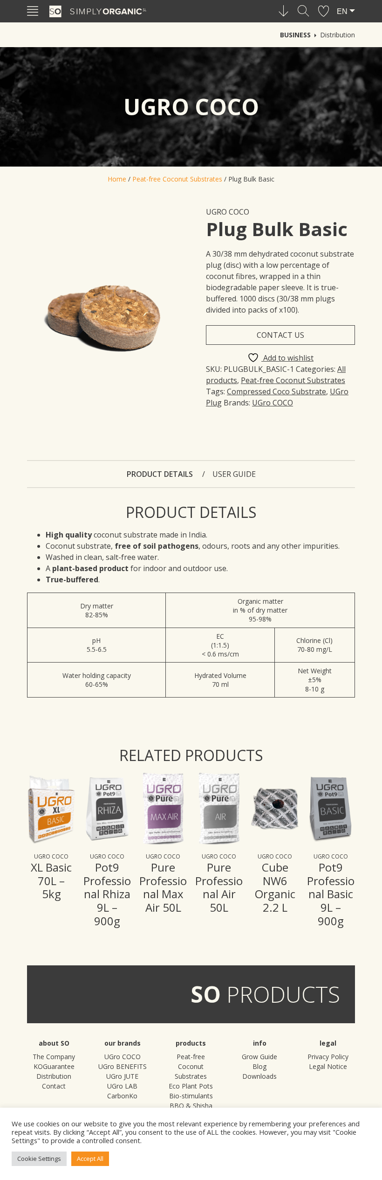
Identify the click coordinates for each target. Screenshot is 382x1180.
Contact (54, 1086)
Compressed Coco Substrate (276, 391)
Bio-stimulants (191, 1095)
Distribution (337, 34)
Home (117, 179)
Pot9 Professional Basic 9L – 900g (331, 894)
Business (295, 34)
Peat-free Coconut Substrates (177, 179)
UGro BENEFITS (122, 1066)
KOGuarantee (54, 1066)
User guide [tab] (234, 474)
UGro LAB (122, 1086)
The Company (54, 1056)
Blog (259, 1066)
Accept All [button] (90, 1158)
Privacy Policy (327, 1056)
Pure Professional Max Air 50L (163, 887)
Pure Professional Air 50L (219, 887)
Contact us (280, 335)
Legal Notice (328, 1066)
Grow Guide (259, 1056)
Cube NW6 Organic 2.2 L (275, 887)
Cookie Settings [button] (39, 1158)
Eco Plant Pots (191, 1086)
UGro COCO (227, 212)
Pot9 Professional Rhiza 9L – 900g (107, 894)
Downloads (259, 1076)
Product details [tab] (161, 474)
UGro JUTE (122, 1076)
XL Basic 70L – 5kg (51, 880)
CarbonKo (122, 1095)
